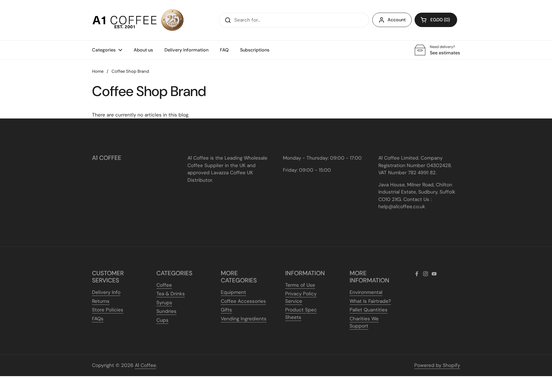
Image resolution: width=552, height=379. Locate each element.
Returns (101, 301)
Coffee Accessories (243, 301)
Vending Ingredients (244, 318)
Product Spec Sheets (301, 313)
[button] (436, 20)
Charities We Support (364, 322)
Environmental (366, 292)
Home (97, 71)
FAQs (97, 318)
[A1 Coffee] (138, 20)
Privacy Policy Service (301, 297)
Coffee (164, 285)
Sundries (166, 311)
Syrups (164, 302)
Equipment (233, 292)
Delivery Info (106, 292)
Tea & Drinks (170, 293)
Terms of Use (300, 285)
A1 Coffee (145, 365)
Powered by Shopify (437, 365)
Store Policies (107, 310)
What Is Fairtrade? (370, 301)
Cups (162, 320)
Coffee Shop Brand (130, 71)
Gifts (226, 310)
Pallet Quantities (369, 310)
